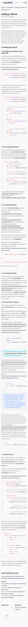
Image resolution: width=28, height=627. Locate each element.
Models (4, 585)
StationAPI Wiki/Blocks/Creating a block (12, 576)
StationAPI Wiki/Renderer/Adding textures (12, 578)
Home (3, 7)
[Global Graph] (12, 608)
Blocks (8, 583)
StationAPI (10, 7)
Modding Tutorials (20, 7)
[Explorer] (2, 2)
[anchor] (19, 47)
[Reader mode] (26, 2)
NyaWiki (8, 2)
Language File (18, 239)
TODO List (17, 609)
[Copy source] (25, 73)
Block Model (9, 307)
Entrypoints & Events (20, 158)
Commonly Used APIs (20, 607)
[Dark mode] (24, 2)
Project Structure (6, 290)
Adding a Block (5, 9)
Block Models (17, 278)
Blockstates (4, 589)
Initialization (15, 583)
